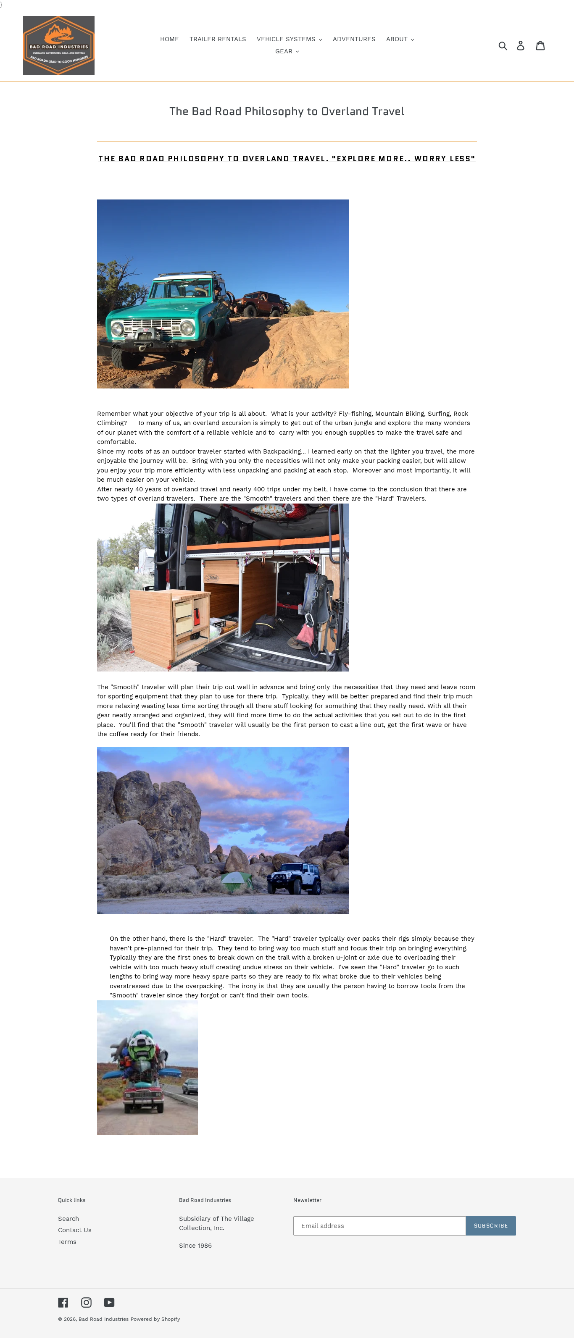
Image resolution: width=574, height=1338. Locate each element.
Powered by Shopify (155, 1319)
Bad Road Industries (104, 1319)
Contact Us (75, 1230)
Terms (67, 1242)
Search (68, 1219)
